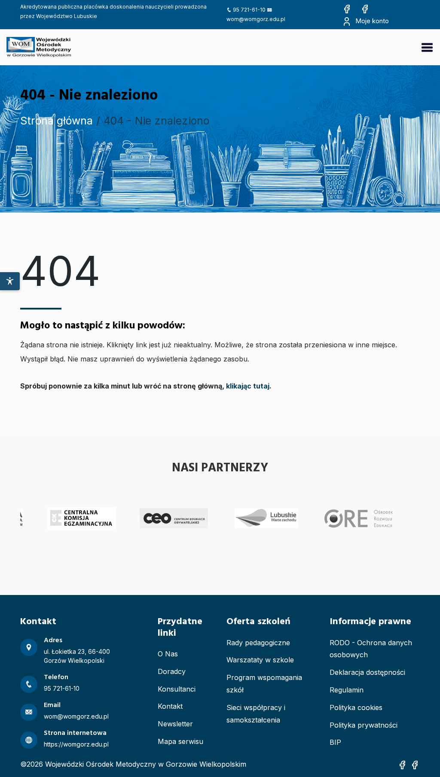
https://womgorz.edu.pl (76, 744)
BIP (335, 742)
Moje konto (371, 21)
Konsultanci (177, 689)
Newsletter (175, 723)
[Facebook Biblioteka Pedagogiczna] (365, 8)
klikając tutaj (247, 386)
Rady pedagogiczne (258, 642)
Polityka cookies (356, 707)
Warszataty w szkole (260, 660)
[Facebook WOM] (347, 8)
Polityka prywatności (363, 725)
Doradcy (172, 671)
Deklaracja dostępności (367, 672)
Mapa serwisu (180, 741)
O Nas (168, 654)
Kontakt (170, 706)
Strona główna (56, 120)
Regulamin (347, 690)
